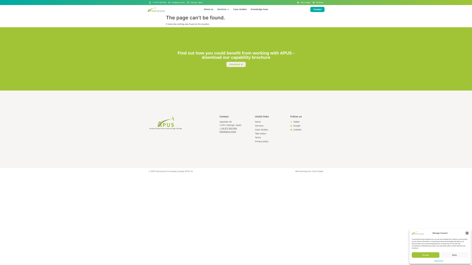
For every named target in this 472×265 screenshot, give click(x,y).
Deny (454, 255)
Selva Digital (317, 171)
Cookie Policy (439, 261)
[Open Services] (228, 9)
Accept (425, 255)
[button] (467, 233)
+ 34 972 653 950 (228, 128)
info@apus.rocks (228, 132)
